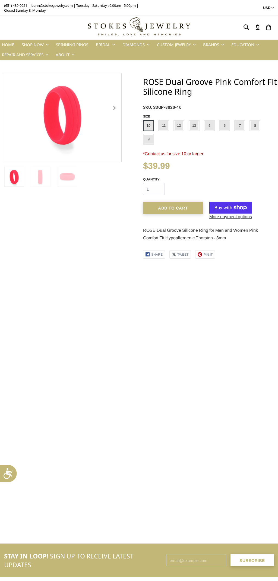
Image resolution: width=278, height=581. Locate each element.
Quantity (151, 179)
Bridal (103, 44)
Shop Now (33, 44)
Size (146, 116)
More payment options (230, 216)
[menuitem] (257, 27)
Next (114, 107)
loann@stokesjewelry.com (52, 5)
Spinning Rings (72, 44)
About (63, 54)
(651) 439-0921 (15, 5)
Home (8, 44)
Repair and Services (22, 54)
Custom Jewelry (174, 44)
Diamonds (133, 44)
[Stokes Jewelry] (139, 28)
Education (242, 44)
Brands (211, 44)
